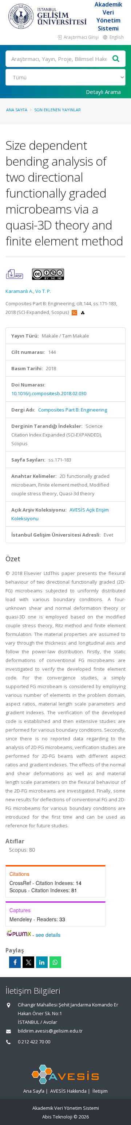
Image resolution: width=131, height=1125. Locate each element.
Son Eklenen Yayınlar (57, 109)
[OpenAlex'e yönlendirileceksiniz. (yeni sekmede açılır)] (83, 312)
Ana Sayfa (16, 109)
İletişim (100, 1091)
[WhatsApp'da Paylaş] (55, 962)
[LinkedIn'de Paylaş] (42, 962)
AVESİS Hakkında (68, 1091)
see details (48, 934)
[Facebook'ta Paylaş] (15, 962)
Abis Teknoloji (57, 1117)
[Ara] (116, 59)
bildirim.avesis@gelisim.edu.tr (50, 1031)
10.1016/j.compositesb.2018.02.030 (48, 393)
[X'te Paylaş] (28, 962)
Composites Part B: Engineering (72, 409)
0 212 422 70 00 (34, 1042)
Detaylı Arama (103, 91)
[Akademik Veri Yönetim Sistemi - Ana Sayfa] (48, 16)
